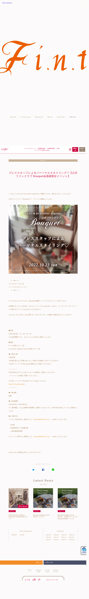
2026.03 (71, 535)
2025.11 (56, 537)
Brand (13, 117)
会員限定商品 (51, 148)
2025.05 (64, 540)
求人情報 (47, 570)
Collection (25, 117)
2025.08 (71, 537)
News (50, 117)
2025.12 (48, 537)
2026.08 (48, 535)
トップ (30, 570)
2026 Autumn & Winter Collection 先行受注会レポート (18, 516)
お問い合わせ (55, 570)
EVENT (22, 535)
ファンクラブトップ (29, 148)
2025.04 (71, 540)
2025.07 (48, 540)
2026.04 (64, 535)
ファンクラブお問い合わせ (41, 150)
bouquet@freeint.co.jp (41, 419)
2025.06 (56, 540)
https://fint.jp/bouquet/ (17, 384)
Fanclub (61, 117)
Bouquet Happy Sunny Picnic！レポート (41, 516)
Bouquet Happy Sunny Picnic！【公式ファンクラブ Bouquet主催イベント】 (68, 516)
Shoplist (39, 117)
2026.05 (56, 535)
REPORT (14, 535)
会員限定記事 (41, 148)
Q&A (58, 148)
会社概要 (38, 570)
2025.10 (63, 537)
